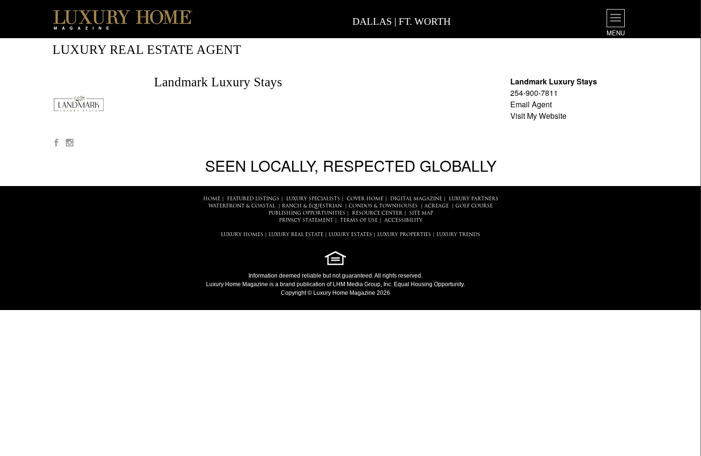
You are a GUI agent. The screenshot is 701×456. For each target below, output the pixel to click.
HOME (211, 199)
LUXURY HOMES (242, 235)
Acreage (436, 206)
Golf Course (474, 206)
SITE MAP (421, 213)
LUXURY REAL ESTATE (295, 235)
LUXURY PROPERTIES (404, 235)
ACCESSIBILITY (403, 220)
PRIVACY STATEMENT (306, 220)
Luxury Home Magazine (237, 284)
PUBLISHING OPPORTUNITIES (306, 213)
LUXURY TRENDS (458, 235)
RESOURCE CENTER (377, 213)
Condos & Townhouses (383, 206)
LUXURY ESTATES (350, 235)
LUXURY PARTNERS (473, 199)
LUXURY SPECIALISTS (313, 199)
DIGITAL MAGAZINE (416, 199)
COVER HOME (365, 199)
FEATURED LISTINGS (253, 199)
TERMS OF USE (359, 220)
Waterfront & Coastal (241, 206)
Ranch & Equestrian (312, 206)
